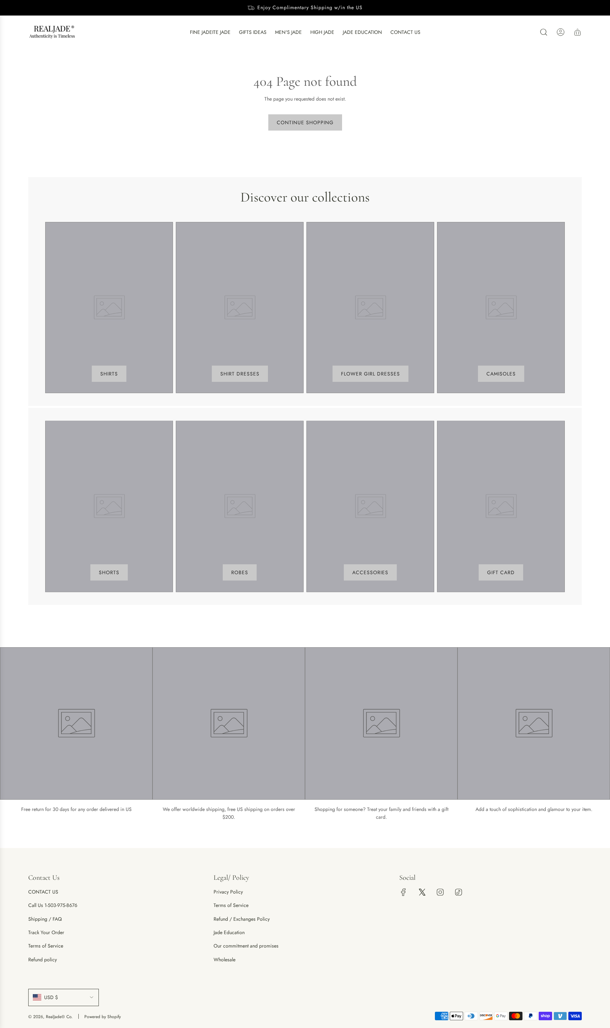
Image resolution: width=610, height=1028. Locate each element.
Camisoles (501, 373)
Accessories (370, 572)
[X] (421, 892)
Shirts (109, 373)
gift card (501, 572)
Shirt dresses (239, 373)
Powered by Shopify (102, 1017)
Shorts (109, 572)
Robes (239, 572)
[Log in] (560, 32)
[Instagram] (440, 892)
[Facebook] (403, 892)
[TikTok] (458, 892)
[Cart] (577, 32)
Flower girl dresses (370, 373)
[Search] (543, 32)
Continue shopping (305, 122)
